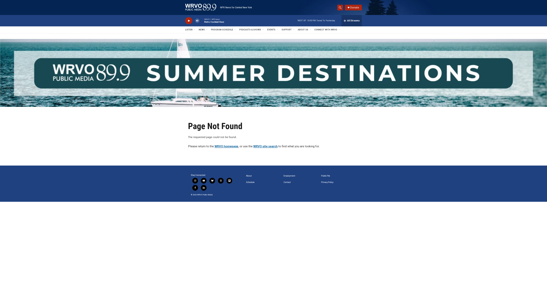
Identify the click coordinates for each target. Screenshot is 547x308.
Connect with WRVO (325, 30)
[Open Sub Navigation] (195, 30)
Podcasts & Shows (250, 30)
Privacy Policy (327, 182)
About (249, 176)
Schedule (250, 182)
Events (271, 30)
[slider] (201, 20)
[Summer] (273, 73)
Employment (289, 176)
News (202, 30)
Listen (189, 30)
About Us (303, 30)
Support (287, 30)
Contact (287, 182)
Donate (354, 7)
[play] (188, 20)
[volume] (197, 21)
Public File (325, 176)
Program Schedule (222, 30)
